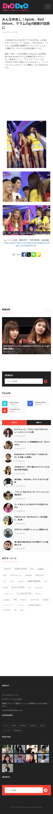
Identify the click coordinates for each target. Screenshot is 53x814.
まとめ (42, 725)
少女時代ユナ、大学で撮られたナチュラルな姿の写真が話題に (31, 468)
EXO (45, 581)
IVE (32, 568)
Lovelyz (6, 600)
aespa (28, 575)
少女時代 (40, 569)
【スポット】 (8, 593)
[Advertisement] (26, 94)
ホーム (6, 725)
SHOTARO (7, 610)
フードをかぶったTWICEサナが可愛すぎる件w (31, 505)
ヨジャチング (8, 605)
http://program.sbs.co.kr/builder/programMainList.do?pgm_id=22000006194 (27, 244)
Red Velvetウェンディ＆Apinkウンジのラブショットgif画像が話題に (26, 347)
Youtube (32, 725)
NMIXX (5, 587)
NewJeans (39, 587)
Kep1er (39, 575)
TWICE (7, 568)
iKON (22, 610)
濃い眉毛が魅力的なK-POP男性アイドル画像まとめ (31, 543)
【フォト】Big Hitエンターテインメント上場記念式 (31, 493)
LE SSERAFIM (24, 593)
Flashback (17, 730)
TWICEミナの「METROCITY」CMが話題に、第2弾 (30, 518)
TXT (4, 581)
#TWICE (23, 725)
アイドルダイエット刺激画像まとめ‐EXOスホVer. (32, 443)
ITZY (30, 587)
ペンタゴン (21, 605)
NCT (5, 575)
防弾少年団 (20, 568)
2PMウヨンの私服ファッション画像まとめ (31, 529)
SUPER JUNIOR (34, 605)
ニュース (7, 730)
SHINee (46, 600)
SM (15, 599)
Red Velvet (34, 581)
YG (15, 610)
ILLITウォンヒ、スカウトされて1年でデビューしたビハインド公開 (31, 430)
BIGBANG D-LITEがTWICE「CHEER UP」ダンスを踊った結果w (31, 455)
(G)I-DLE (21, 581)
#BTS (14, 725)
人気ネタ (14, 422)
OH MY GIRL (34, 600)
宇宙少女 (23, 600)
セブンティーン (16, 575)
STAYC (12, 581)
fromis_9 (38, 593)
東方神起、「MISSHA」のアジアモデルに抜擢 (31, 480)
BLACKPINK (18, 587)
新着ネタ (39, 422)
